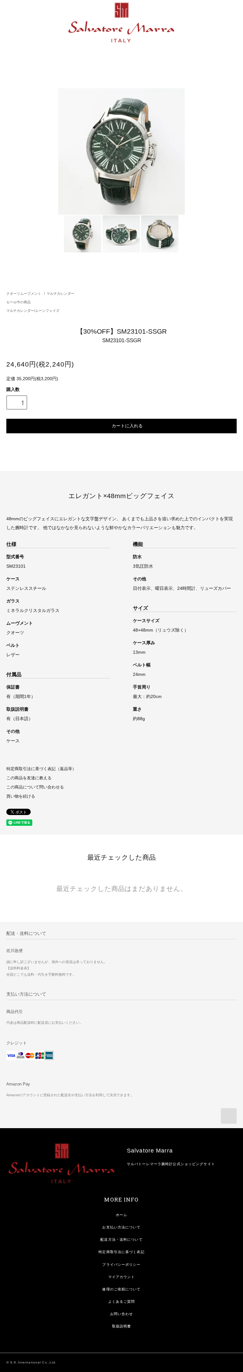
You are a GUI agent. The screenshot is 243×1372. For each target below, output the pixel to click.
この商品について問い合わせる (35, 787)
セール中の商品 (18, 302)
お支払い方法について (121, 1227)
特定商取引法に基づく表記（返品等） (41, 769)
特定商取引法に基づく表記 (121, 1252)
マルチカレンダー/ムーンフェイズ (32, 310)
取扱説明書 (121, 1326)
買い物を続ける (20, 796)
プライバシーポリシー (121, 1264)
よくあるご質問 (121, 1301)
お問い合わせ (121, 1314)
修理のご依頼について (121, 1289)
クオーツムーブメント (23, 293)
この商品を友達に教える (29, 778)
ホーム (121, 1215)
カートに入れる (127, 425)
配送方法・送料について (121, 1239)
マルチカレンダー (60, 293)
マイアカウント (121, 1277)
